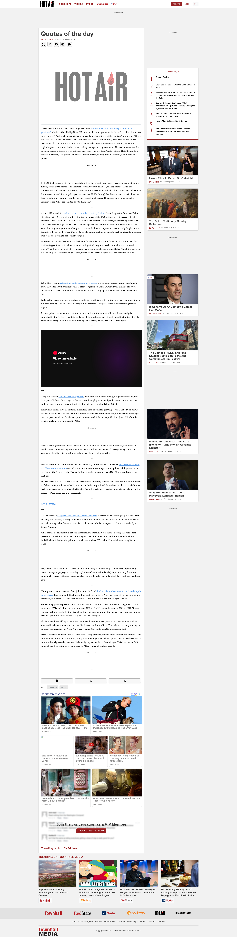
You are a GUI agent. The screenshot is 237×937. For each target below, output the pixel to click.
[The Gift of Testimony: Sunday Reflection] (172, 203)
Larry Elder (154, 181)
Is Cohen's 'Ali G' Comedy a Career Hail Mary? (170, 308)
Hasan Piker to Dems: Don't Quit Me (171, 121)
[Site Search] (195, 4)
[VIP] (114, 4)
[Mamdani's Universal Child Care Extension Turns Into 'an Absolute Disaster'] (172, 424)
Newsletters (99, 922)
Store (89, 4)
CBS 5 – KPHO (48, 504)
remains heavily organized (71, 396)
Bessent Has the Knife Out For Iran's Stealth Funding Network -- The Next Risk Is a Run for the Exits (176, 95)
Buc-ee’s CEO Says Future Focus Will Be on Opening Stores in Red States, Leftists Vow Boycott (97, 892)
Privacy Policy (131, 922)
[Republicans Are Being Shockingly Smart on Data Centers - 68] (57, 873)
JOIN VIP (176, 4)
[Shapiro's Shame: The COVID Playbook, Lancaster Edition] (172, 475)
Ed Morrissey (154, 227)
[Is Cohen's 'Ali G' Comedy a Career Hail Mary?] (172, 289)
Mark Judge (154, 362)
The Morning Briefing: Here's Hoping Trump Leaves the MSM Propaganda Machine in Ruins (178, 892)
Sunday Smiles (162, 77)
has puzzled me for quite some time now (77, 515)
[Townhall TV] (102, 4)
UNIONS (64, 687)
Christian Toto (155, 313)
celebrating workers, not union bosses (78, 283)
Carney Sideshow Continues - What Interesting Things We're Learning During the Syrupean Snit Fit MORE (175, 106)
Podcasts (65, 4)
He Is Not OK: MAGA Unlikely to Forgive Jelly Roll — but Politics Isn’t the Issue (137, 892)
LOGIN (187, 4)
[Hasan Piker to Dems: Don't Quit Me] (172, 160)
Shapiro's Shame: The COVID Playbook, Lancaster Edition (167, 494)
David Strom (154, 499)
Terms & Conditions (118, 922)
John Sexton (154, 451)
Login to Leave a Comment (91, 831)
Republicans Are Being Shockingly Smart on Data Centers (53, 892)
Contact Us (141, 922)
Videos (78, 4)
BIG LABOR (52, 687)
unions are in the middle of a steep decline (84, 213)
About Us (75, 922)
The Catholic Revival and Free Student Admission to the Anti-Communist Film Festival (173, 132)
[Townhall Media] (48, 932)
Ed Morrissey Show (86, 922)
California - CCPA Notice (156, 922)
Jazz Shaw (47, 39)
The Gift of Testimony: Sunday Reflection (168, 223)
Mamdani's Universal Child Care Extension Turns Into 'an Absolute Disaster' (170, 444)
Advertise (107, 922)
